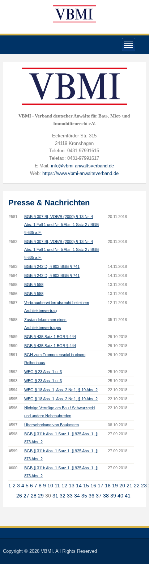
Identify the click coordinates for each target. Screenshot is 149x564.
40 (120, 496)
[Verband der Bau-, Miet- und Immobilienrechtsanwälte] (74, 14)
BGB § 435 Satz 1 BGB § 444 (50, 336)
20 (122, 485)
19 (115, 485)
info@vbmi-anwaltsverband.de (82, 165)
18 (108, 485)
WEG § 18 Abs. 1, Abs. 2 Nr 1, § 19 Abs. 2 (61, 390)
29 (41, 496)
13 (71, 485)
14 (79, 485)
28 (34, 496)
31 (55, 496)
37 (99, 496)
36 (91, 496)
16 (93, 485)
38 (106, 496)
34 (77, 496)
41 (128, 496)
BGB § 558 (33, 284)
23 (144, 485)
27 (26, 496)
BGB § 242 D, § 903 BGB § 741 (52, 266)
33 (70, 496)
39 (113, 496)
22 (137, 485)
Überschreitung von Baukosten (51, 425)
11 (57, 485)
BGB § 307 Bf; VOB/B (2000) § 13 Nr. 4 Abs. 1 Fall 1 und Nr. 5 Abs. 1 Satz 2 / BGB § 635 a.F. (61, 224)
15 (86, 485)
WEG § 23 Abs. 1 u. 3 (43, 371)
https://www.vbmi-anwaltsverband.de (80, 173)
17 (100, 485)
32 (62, 496)
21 (129, 485)
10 (50, 485)
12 (64, 485)
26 (19, 496)
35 (84, 496)
